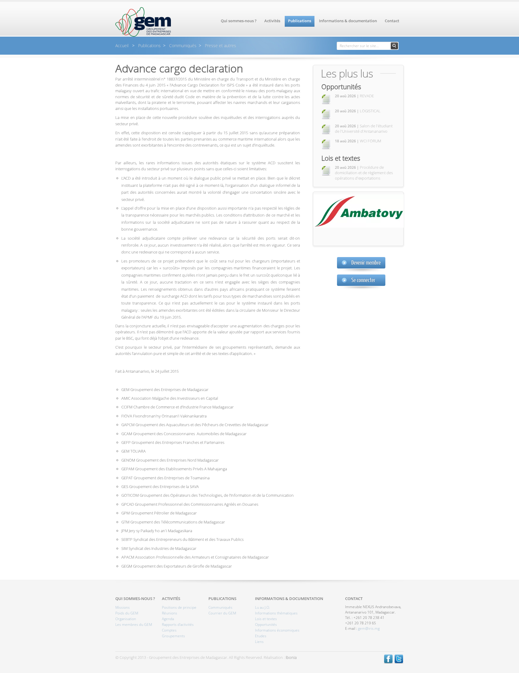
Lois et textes (340, 157)
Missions (122, 607)
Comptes (169, 630)
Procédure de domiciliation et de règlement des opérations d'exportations (364, 173)
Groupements (173, 635)
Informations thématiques (276, 613)
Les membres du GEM (133, 624)
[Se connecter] (361, 282)
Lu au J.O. (262, 607)
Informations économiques (277, 630)
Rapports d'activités (178, 624)
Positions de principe (179, 607)
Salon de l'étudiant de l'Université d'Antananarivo (364, 128)
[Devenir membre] (361, 264)
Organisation (125, 618)
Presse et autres (220, 45)
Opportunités (341, 86)
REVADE (354, 96)
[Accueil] (143, 35)
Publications (299, 20)
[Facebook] (388, 662)
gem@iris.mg (369, 628)
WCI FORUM (358, 141)
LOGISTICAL (358, 111)
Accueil (122, 45)
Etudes (260, 635)
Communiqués (182, 45)
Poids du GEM (126, 613)
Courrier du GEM (222, 613)
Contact (392, 20)
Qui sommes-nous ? (238, 20)
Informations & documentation (348, 20)
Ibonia (291, 657)
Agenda (168, 618)
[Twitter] (399, 662)
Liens (259, 641)
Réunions (169, 613)
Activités (272, 20)
